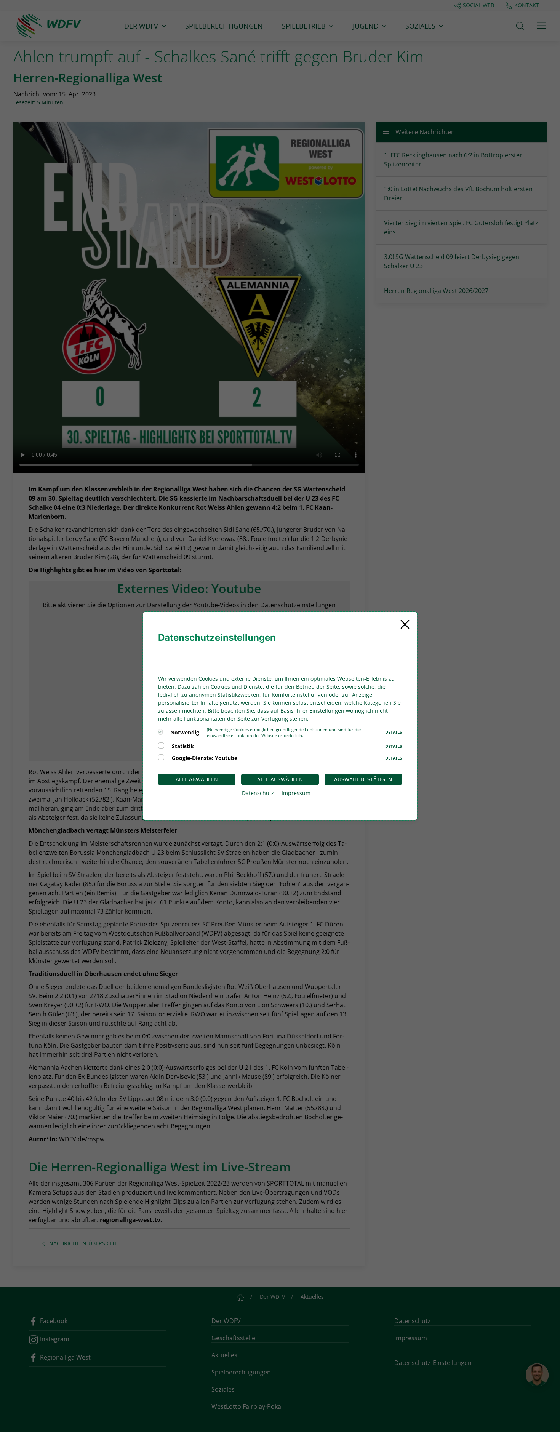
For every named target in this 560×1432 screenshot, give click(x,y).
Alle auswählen (280, 779)
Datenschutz (258, 793)
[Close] (405, 624)
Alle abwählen (197, 779)
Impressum (296, 793)
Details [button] (393, 732)
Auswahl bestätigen (363, 779)
